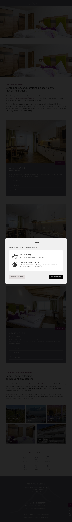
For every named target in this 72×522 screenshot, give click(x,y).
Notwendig (26, 255)
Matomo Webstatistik (30, 263)
